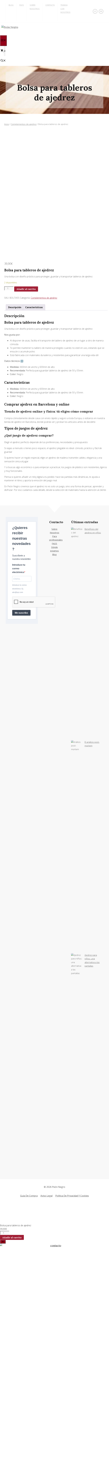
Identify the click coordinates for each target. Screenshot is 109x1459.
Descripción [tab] (14, 307)
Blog (11, 5)
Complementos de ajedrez (23, 124)
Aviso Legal (46, 1195)
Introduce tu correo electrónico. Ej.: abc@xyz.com (19, 588)
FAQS (21, 5)
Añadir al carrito (26, 289)
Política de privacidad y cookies (72, 1195)
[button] (3, 60)
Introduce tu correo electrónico (18, 568)
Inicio (6, 124)
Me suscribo (21, 613)
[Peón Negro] (9, 27)
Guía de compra (29, 1195)
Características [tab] (34, 307)
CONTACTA (50, 5)
